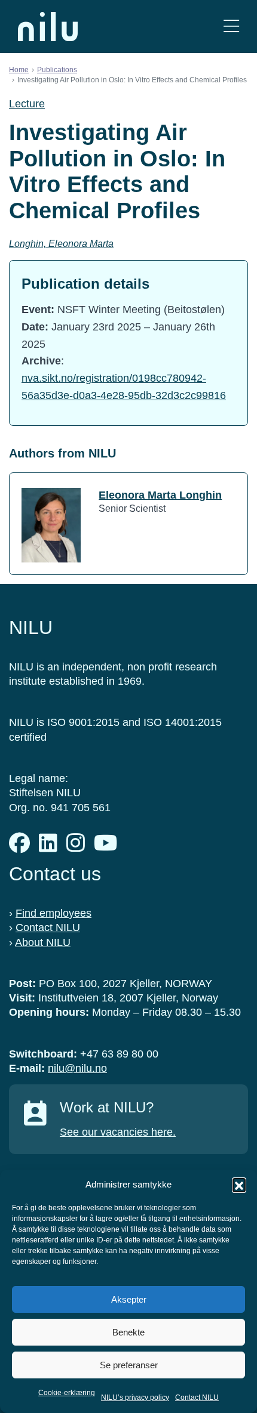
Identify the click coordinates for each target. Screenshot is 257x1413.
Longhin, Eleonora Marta (61, 244)
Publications (57, 70)
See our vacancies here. (118, 1132)
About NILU (43, 942)
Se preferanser (129, 1365)
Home (19, 70)
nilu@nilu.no (77, 1068)
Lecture (27, 104)
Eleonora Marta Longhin (160, 495)
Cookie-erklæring (66, 1393)
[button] (239, 1185)
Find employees (53, 913)
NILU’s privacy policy (135, 1397)
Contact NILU (197, 1397)
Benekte (128, 1332)
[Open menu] (231, 26)
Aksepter (128, 1299)
